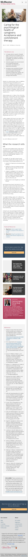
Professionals (3, 527)
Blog (2, 520)
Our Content (17, 520)
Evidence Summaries (5, 526)
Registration (17, 522)
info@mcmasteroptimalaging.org (14, 491)
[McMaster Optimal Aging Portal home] (6, 548)
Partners (17, 527)
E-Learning (3, 524)
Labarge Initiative (18, 526)
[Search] (22, 2)
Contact (16, 529)
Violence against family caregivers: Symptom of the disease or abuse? (15, 230)
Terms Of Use (24, 555)
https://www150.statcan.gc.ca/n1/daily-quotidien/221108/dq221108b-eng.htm (15, 338)
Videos (2, 522)
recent (12, 131)
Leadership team (18, 524)
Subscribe (14, 252)
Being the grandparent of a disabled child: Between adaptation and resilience (15, 235)
